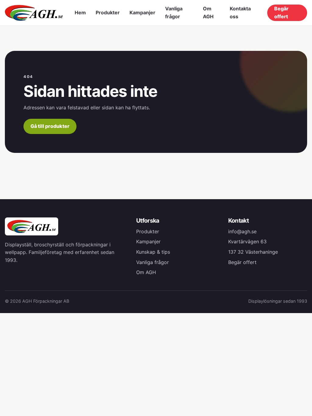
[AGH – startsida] (34, 12)
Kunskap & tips (153, 252)
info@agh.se (242, 231)
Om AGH (208, 12)
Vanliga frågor (174, 12)
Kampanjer (142, 12)
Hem (80, 12)
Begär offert (281, 12)
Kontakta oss (240, 12)
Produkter (108, 12)
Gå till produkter (49, 126)
